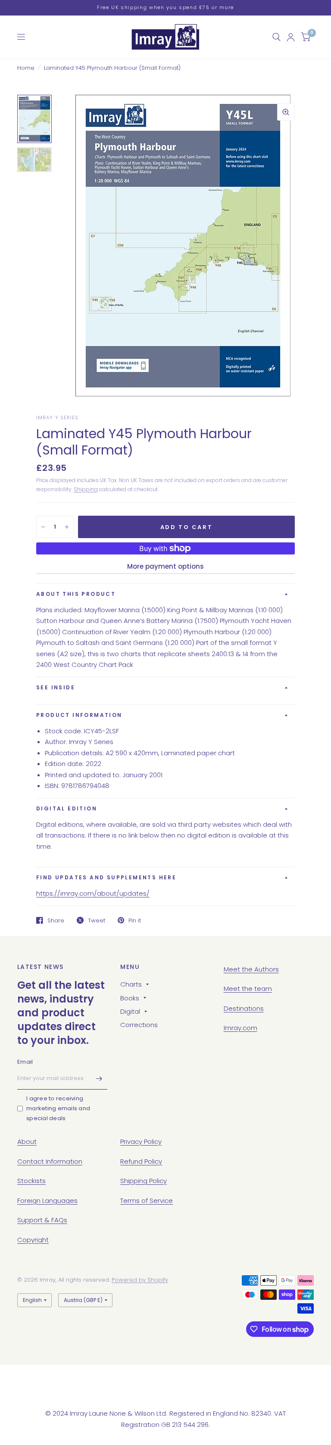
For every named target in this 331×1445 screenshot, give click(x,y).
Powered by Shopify (140, 1280)
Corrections (139, 1024)
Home (25, 68)
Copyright (33, 1239)
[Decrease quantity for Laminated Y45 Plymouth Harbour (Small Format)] (43, 527)
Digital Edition (66, 808)
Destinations (244, 1008)
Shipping (86, 489)
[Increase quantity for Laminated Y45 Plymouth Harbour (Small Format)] (66, 527)
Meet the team (248, 988)
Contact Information (49, 1161)
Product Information (79, 715)
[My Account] (291, 37)
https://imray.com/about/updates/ (93, 893)
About (27, 1141)
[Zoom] (285, 112)
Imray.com (240, 1027)
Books (129, 998)
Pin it (134, 920)
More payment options (165, 566)
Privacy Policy (141, 1141)
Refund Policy (141, 1161)
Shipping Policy (143, 1180)
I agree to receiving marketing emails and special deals (58, 1108)
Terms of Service (146, 1200)
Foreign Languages (47, 1200)
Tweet (96, 920)
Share (55, 920)
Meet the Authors (251, 969)
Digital (130, 1011)
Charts (131, 984)
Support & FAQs (42, 1219)
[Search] (276, 37)
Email (25, 1062)
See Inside (55, 687)
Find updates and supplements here (106, 877)
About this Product (76, 594)
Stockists (31, 1180)
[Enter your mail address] (98, 1078)
